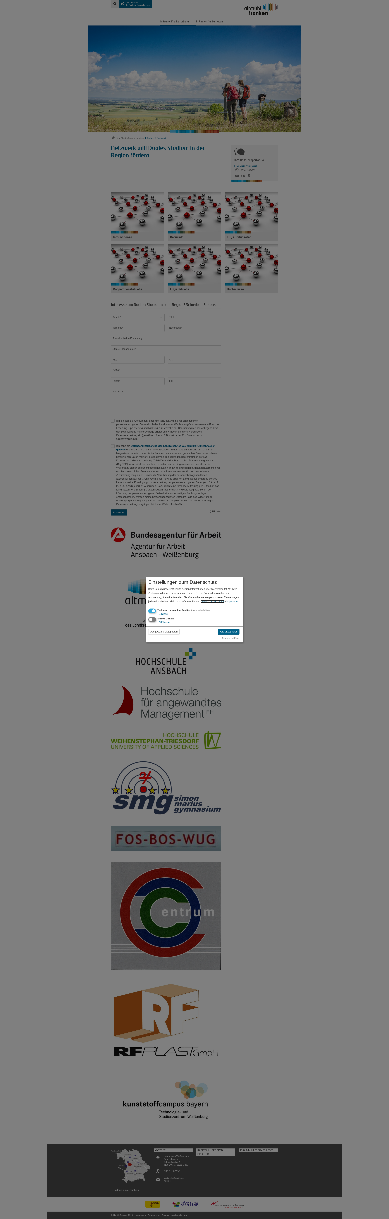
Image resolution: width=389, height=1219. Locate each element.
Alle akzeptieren (229, 632)
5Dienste (163, 622)
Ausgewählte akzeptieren (164, 632)
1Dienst (162, 614)
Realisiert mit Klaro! (230, 638)
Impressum (232, 601)
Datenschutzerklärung (213, 601)
